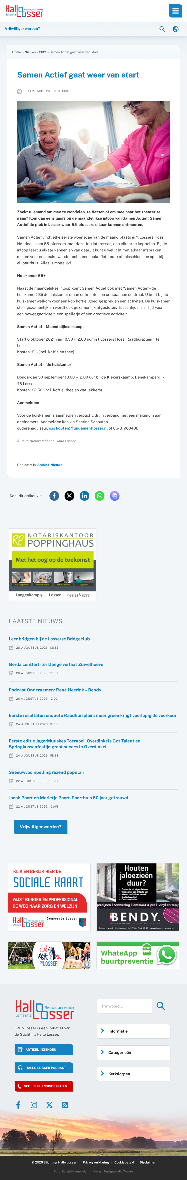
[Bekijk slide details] (52, 564)
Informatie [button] (118, 1031)
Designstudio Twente (118, 1171)
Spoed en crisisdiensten (45, 1086)
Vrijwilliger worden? (40, 826)
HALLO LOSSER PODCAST (46, 1068)
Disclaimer (148, 1162)
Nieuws (56, 465)
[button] (163, 29)
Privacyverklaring (96, 1162)
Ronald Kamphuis (74, 1171)
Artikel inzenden (41, 1049)
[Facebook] (18, 1105)
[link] (175, 29)
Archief (43, 465)
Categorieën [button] (119, 1052)
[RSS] (65, 1105)
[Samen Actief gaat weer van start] (93, 152)
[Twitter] (49, 1105)
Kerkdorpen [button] (119, 1074)
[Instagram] (33, 1105)
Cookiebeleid (124, 1162)
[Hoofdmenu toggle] (175, 10)
